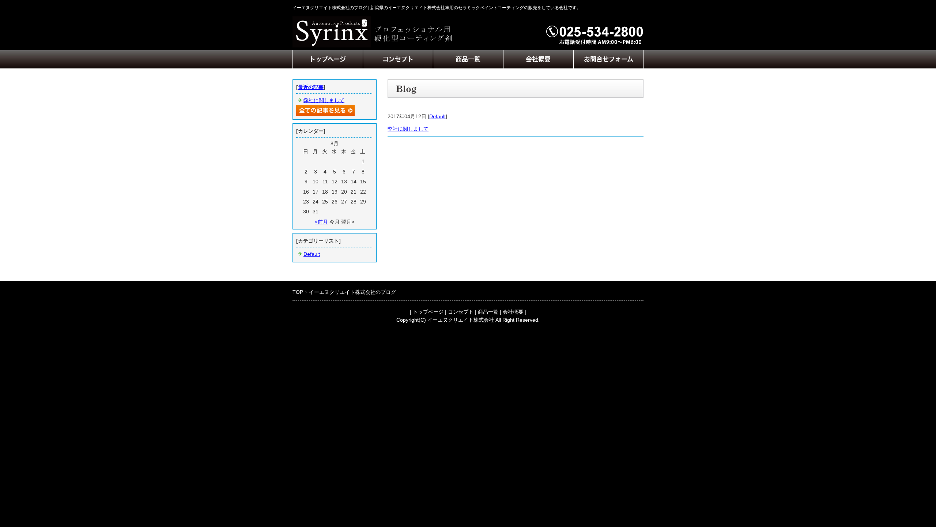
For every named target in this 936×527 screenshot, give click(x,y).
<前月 (321, 222)
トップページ (327, 59)
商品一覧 (468, 59)
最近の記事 (311, 87)
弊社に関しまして (408, 129)
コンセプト (398, 59)
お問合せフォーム (608, 59)
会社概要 (538, 59)
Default (437, 116)
